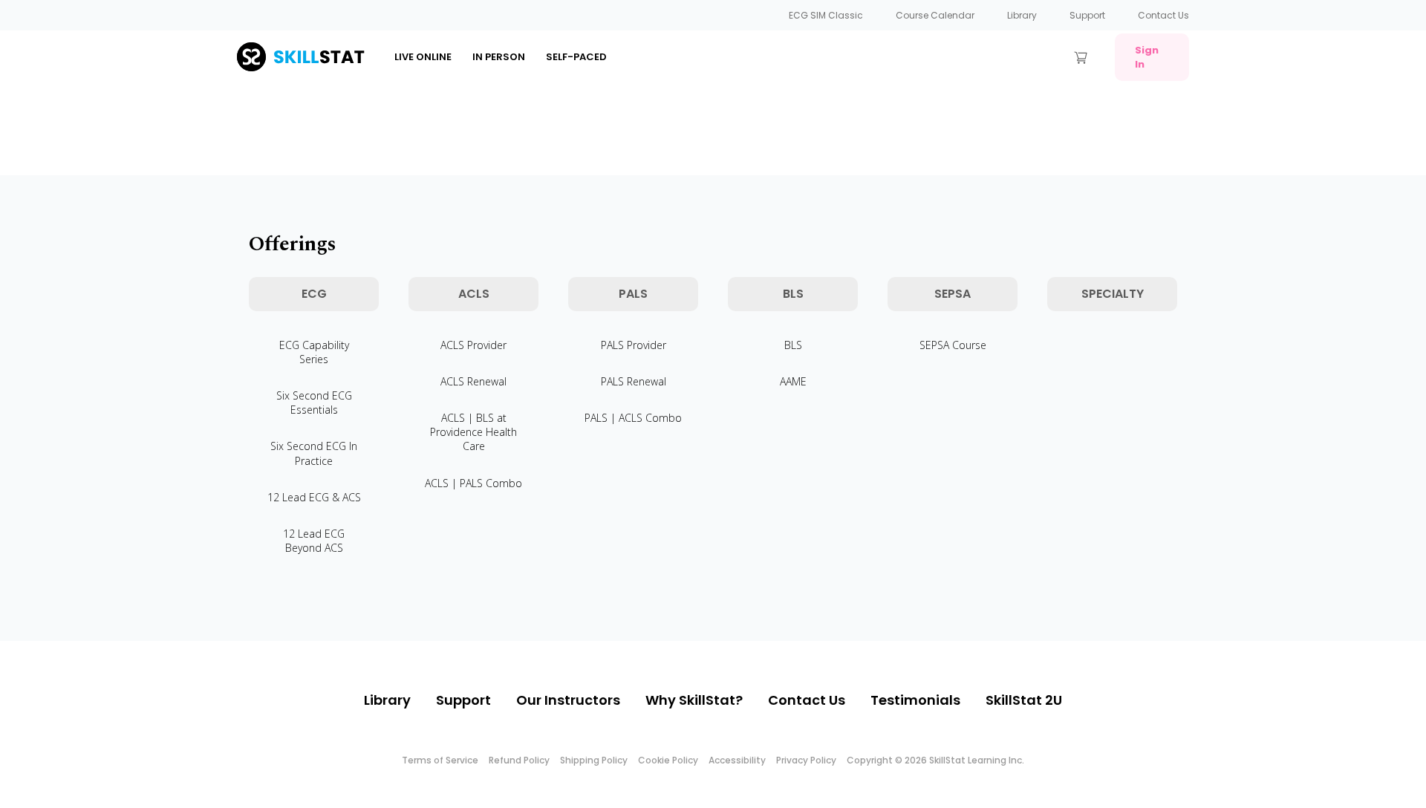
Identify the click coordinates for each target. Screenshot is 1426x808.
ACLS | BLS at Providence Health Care (473, 432)
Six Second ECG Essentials (314, 402)
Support (1087, 15)
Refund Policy (519, 760)
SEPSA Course (952, 345)
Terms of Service (440, 760)
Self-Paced (576, 57)
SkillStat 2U (1024, 700)
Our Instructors (568, 700)
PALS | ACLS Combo (633, 418)
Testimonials (915, 700)
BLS (793, 345)
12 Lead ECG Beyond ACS (314, 541)
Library (1022, 15)
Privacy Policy (806, 760)
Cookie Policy (668, 760)
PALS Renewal (633, 381)
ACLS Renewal (473, 381)
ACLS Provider (473, 345)
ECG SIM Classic (826, 15)
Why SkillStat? (694, 700)
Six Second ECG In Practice (313, 453)
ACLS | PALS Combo (473, 483)
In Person (498, 57)
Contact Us (1163, 15)
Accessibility (737, 760)
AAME (793, 381)
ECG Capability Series (314, 352)
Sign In (1147, 57)
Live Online (423, 57)
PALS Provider (633, 345)
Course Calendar (935, 15)
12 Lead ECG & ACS (314, 497)
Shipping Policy (594, 760)
